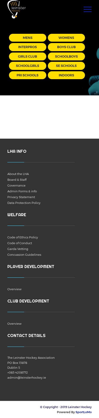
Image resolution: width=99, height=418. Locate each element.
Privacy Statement (21, 197)
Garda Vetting (17, 249)
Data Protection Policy (24, 203)
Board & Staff (16, 179)
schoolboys (66, 56)
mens (27, 38)
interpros (27, 47)
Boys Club (66, 47)
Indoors (66, 75)
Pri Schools (27, 75)
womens (66, 38)
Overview (14, 289)
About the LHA (18, 174)
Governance (16, 185)
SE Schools (66, 66)
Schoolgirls (27, 66)
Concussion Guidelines (24, 254)
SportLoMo (84, 412)
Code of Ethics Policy (22, 237)
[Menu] (85, 9)
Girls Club (27, 56)
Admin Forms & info (22, 191)
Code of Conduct (19, 243)
